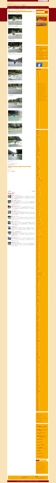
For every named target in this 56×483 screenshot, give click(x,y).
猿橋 (37, 242)
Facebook (38, 13)
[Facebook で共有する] (10, 167)
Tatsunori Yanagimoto (38, 62)
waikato (38, 170)
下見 (37, 248)
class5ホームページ (39, 414)
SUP (37, 163)
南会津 (37, 376)
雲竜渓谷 (38, 241)
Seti (37, 162)
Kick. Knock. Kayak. (40, 439)
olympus (38, 158)
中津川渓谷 (38, 357)
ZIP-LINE (38, 175)
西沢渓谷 (38, 326)
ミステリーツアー (39, 228)
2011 (37, 125)
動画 (37, 369)
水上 (37, 320)
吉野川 (37, 261)
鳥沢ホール (38, 361)
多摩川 (29, 166)
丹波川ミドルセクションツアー (15, 205)
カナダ (37, 188)
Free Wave (38, 429)
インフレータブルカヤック (40, 180)
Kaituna (38, 145)
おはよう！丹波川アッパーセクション (16, 200)
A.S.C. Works (39, 417)
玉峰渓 (37, 266)
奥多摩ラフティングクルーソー (41, 435)
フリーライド (38, 224)
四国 (37, 297)
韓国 (37, 254)
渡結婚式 (38, 445)
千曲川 (37, 332)
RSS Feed (46, 13)
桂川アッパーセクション (40, 272)
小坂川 (37, 307)
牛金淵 (37, 265)
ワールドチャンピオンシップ (40, 236)
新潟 (37, 315)
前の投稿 (33, 191)
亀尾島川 (38, 259)
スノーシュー (38, 204)
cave (37, 139)
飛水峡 (37, 388)
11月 (38, 77)
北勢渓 (37, 399)
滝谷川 (37, 351)
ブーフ (37, 222)
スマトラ (38, 205)
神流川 (37, 319)
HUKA (37, 144)
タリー (37, 211)
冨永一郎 (38, 393)
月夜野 (37, 277)
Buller (37, 138)
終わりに (38, 442)
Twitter (42, 13)
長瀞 (37, 358)
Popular (41, 460)
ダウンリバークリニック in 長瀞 (42, 96)
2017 (37, 117)
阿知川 (37, 237)
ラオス (37, 230)
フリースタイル (20, 166)
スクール (38, 200)
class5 (10, 3)
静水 (37, 327)
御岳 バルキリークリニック (15, 216)
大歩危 (37, 349)
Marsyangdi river (39, 150)
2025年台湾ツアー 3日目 (14, 242)
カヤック (12, 166)
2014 (37, 121)
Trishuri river (38, 168)
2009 (37, 127)
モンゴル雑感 (38, 427)
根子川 (37, 290)
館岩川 (37, 255)
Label (45, 460)
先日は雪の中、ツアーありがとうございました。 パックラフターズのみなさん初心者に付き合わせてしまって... (42, 53)
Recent (38, 460)
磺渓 (37, 410)
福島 (37, 394)
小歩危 (37, 309)
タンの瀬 (38, 212)
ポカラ (37, 225)
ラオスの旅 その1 (13, 226)
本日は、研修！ (39, 451)
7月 (38, 82)
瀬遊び (37, 321)
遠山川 (37, 243)
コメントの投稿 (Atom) (12, 192)
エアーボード (38, 182)
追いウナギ (38, 362)
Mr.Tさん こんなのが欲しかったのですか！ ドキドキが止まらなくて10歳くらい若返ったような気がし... (42, 49)
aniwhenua (38, 133)
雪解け (37, 331)
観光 (37, 253)
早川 (37, 338)
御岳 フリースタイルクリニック (16, 10)
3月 (38, 106)
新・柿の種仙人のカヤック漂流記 (41, 426)
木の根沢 (38, 400)
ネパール (38, 218)
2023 (37, 74)
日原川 (37, 382)
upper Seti (38, 169)
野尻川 (37, 404)
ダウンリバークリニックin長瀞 (41, 466)
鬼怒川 (37, 258)
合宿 (37, 289)
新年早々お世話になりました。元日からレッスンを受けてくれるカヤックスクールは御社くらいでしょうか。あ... (42, 58)
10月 (38, 78)
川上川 (37, 333)
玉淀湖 (37, 267)
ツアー (37, 213)
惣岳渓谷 (38, 337)
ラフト (37, 231)
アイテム (38, 176)
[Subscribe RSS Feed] (44, 13)
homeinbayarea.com (36, 481)
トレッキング (38, 217)
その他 (37, 207)
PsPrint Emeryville (31, 481)
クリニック (16, 166)
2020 (37, 113)
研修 (37, 279)
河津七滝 (38, 249)
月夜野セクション (39, 278)
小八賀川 (38, 308)
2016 (37, 118)
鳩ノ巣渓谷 (38, 386)
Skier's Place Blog (40, 453)
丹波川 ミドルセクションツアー (15, 221)
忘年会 (37, 398)
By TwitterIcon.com (24, 477)
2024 (37, 73)
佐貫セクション (39, 291)
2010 (37, 126)
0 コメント (33, 11)
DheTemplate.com (23, 481)
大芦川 (37, 344)
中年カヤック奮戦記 (39, 447)
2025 (37, 72)
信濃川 (37, 314)
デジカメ (38, 216)
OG (37, 157)
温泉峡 (37, 247)
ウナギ (37, 181)
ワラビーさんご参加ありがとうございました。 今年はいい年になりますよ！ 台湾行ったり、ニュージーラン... (42, 56)
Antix (37, 134)
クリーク (38, 192)
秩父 (37, 356)
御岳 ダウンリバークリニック (42, 83)
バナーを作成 (42, 62)
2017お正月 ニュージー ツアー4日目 (41, 448)
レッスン (24, 166)
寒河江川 (38, 252)
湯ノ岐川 (38, 367)
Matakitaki (38, 151)
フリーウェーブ (39, 420)
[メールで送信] (8, 167)
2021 (37, 112)
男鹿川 (37, 355)
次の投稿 (9, 191)
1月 (38, 109)
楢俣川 (37, 375)
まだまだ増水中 (39, 433)
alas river (38, 132)
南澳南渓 (38, 381)
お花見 (37, 187)
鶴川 (37, 364)
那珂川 (37, 373)
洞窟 (37, 370)
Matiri (37, 152)
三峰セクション (39, 295)
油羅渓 (37, 405)
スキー (37, 199)
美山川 (37, 392)
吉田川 (37, 260)
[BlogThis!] (9, 167)
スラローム (38, 206)
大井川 (37, 345)
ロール (37, 235)
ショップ (38, 198)
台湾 (37, 343)
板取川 (37, 387)
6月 (38, 102)
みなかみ (38, 229)
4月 (38, 105)
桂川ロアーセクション (39, 273)
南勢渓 (37, 380)
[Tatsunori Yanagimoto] (39, 66)
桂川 (37, 271)
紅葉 (37, 284)
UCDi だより (38, 450)
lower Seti (38, 146)
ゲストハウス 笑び (39, 419)
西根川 (37, 325)
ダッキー (38, 210)
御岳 (26, 166)
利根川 (37, 406)
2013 (37, 122)
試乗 (37, 302)
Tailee (37, 164)
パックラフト (38, 219)
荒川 (37, 285)
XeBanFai (38, 174)
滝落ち (37, 352)
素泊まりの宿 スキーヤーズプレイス (41, 418)
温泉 (37, 246)
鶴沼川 (37, 363)
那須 (37, 374)
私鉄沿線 (38, 301)
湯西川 (37, 368)
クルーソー (38, 194)
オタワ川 (38, 186)
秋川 (37, 303)
